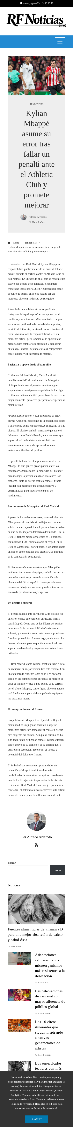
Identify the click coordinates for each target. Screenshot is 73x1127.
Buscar (12, 862)
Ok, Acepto (36, 1119)
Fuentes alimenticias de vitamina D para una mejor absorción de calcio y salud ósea (35, 934)
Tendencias (36, 104)
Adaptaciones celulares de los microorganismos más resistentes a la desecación (50, 965)
